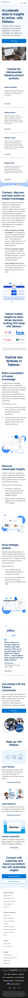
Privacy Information (19, 977)
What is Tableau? (9, 892)
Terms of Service (10, 977)
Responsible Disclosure (8, 980)
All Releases (7, 963)
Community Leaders (9, 921)
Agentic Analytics (8, 895)
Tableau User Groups (9, 918)
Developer (14, 974)
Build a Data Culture (9, 898)
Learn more (7, 103)
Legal (4, 977)
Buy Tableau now (13, 881)
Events (5, 935)
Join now (14, 711)
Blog (9, 974)
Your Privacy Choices (15, 984)
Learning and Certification (10, 957)
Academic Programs (9, 932)
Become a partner (8, 946)
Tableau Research (8, 904)
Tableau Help (7, 960)
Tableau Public (7, 915)
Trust (5, 974)
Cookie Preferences (19, 980)
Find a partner (7, 943)
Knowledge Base (8, 955)
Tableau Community (10, 912)
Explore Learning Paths (14, 782)
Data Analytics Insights (9, 901)
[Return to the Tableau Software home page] (6, 2)
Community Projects (9, 926)
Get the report (14, 847)
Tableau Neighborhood (10, 929)
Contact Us (6, 907)
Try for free (14, 41)
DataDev (6, 924)
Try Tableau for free (14, 876)
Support (6, 952)
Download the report (13, 815)
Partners (6, 940)
